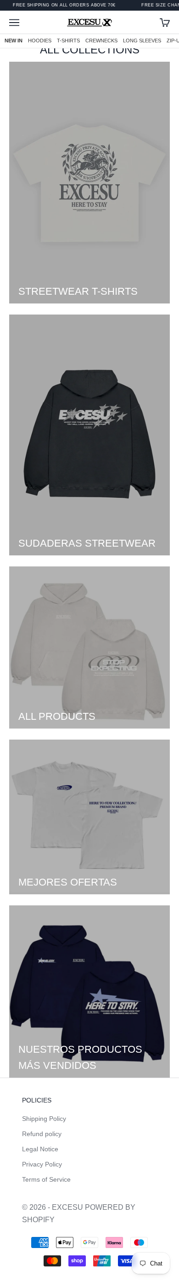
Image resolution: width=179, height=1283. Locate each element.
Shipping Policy (44, 1118)
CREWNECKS (101, 40)
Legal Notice (40, 1149)
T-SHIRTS (68, 40)
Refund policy (42, 1133)
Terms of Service (46, 1179)
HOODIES (39, 40)
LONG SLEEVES (142, 40)
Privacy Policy (42, 1164)
